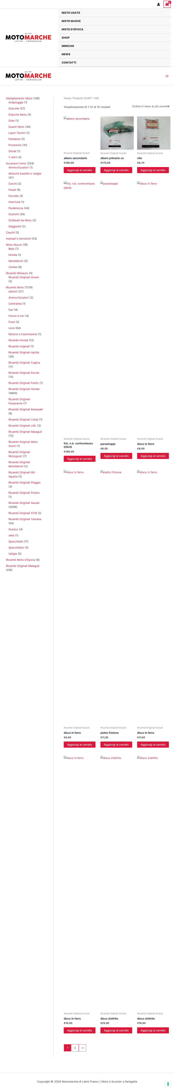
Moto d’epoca (72, 29)
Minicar (68, 46)
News (66, 54)
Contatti (69, 62)
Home (67, 98)
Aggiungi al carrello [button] (79, 170)
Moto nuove (71, 21)
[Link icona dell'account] (158, 4)
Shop (66, 37)
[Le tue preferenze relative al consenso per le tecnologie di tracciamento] (168, 1084)
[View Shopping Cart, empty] (167, 4)
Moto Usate (71, 12)
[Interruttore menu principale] (167, 76)
